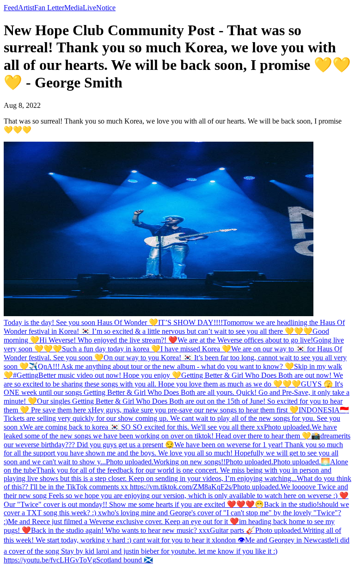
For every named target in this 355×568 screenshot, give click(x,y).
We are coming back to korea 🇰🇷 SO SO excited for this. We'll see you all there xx (143, 427)
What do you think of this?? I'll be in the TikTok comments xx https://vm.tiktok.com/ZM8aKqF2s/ (177, 482)
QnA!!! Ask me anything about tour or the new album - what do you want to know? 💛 (166, 366)
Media (73, 8)
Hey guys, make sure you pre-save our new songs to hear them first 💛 (195, 410)
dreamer (332, 436)
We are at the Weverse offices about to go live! (245, 340)
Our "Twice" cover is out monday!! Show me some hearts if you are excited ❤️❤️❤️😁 (134, 504)
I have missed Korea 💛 (195, 349)
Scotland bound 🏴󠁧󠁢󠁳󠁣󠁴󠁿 (124, 560)
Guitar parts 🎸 (232, 530)
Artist (26, 8)
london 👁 (230, 540)
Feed (11, 8)
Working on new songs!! (189, 462)
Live (89, 8)
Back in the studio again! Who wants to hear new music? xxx (120, 530)
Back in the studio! (291, 504)
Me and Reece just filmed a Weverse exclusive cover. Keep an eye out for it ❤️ (123, 521)
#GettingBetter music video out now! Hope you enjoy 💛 (97, 375)
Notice (106, 8)
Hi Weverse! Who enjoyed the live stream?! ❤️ (108, 340)
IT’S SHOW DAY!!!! (190, 322)
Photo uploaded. (288, 427)
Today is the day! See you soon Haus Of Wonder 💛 (81, 322)
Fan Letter (49, 8)
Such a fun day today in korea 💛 (111, 349)
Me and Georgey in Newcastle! (291, 540)
